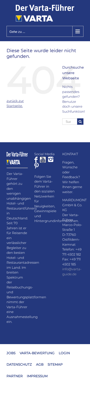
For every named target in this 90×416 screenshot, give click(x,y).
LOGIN (64, 353)
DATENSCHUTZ (19, 364)
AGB (39, 364)
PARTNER (15, 376)
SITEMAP (55, 364)
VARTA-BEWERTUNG (37, 353)
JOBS (11, 353)
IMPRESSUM (37, 376)
